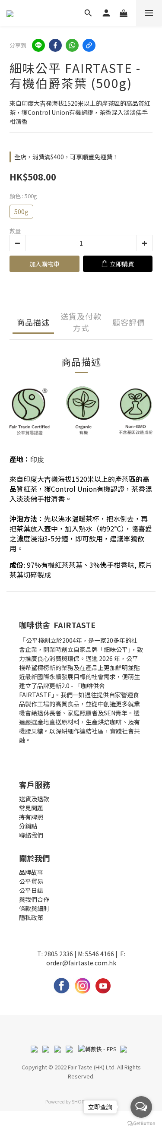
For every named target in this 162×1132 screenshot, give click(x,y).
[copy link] (89, 45)
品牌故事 (31, 872)
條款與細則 (34, 908)
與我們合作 (34, 899)
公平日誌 (31, 890)
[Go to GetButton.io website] (141, 1123)
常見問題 (31, 807)
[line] (38, 45)
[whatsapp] (72, 45)
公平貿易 (31, 881)
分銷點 (28, 826)
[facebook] (55, 45)
